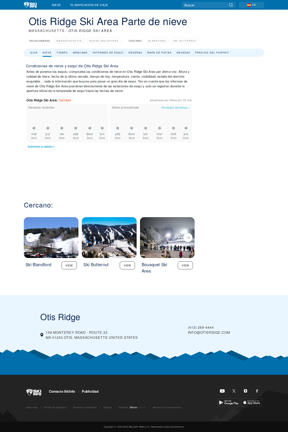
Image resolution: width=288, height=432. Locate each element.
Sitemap (107, 407)
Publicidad (90, 391)
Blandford (157, 40)
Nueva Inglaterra (103, 40)
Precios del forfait (212, 52)
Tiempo (62, 52)
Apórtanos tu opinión (40, 146)
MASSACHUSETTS (47, 30)
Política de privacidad (55, 407)
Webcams (80, 52)
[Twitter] (233, 391)
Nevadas (183, 52)
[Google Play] (229, 402)
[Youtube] (222, 391)
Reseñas (135, 52)
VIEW (69, 265)
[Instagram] (245, 391)
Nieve (56, 5)
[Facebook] (257, 391)
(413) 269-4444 (201, 327)
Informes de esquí (108, 52)
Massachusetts (69, 40)
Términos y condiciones (85, 407)
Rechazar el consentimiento (167, 407)
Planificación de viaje (89, 5)
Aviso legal (32, 407)
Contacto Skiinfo (62, 391)
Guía (34, 52)
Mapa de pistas (159, 52)
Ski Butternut (185, 40)
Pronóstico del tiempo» (175, 107)
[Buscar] (231, 5)
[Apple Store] (252, 402)
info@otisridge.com (209, 332)
